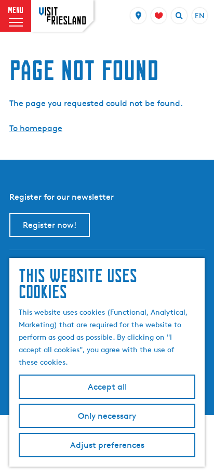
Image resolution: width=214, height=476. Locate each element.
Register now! (49, 225)
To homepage (35, 128)
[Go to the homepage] (62, 15)
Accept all (107, 387)
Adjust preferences (107, 445)
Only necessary (107, 416)
